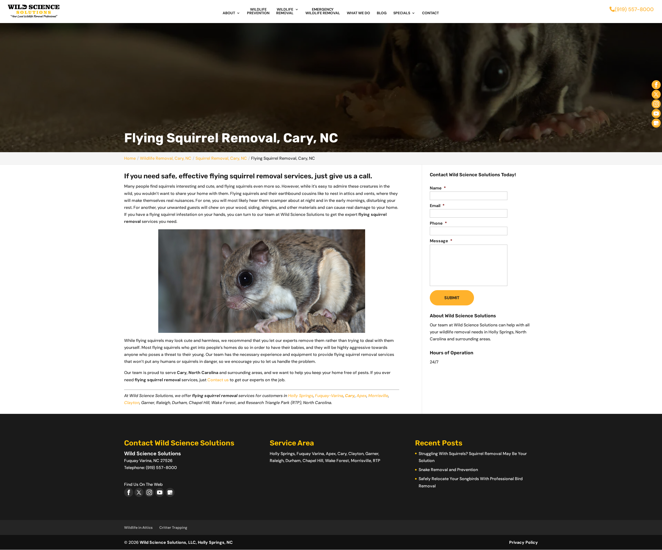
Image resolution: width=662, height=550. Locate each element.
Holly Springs (300, 395)
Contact (430, 13)
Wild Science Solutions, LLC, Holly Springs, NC (186, 542)
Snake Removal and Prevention (448, 469)
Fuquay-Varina (329, 395)
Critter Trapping (173, 527)
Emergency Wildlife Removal (322, 11)
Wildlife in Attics (138, 527)
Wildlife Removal (285, 11)
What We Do (358, 13)
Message (441, 241)
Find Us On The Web (143, 484)
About (229, 13)
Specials (401, 13)
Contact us (218, 380)
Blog (382, 13)
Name (438, 188)
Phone (438, 223)
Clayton (131, 402)
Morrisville (378, 395)
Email (437, 205)
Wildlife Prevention (258, 11)
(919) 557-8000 (634, 9)
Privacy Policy (523, 542)
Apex (361, 395)
